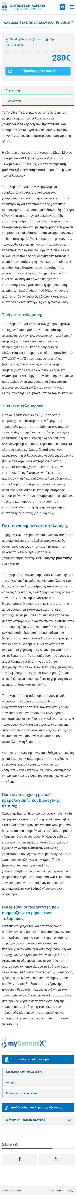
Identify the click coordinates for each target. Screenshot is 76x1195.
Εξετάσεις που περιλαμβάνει (24, 1072)
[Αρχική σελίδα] (24, 7)
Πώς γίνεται (13, 101)
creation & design (66, 1190)
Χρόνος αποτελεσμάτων (21, 1093)
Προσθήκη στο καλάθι (40, 71)
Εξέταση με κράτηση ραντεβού (25, 1120)
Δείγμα (10, 1082)
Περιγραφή (12, 90)
